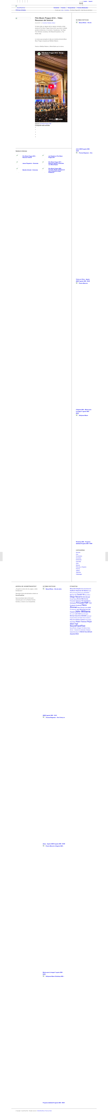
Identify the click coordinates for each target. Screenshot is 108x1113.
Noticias (53, 22)
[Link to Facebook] (16, 1)
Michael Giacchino (75, 616)
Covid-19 (80, 594)
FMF (86, 602)
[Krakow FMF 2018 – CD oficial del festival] (106, 556)
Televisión (78, 572)
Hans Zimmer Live (82, 607)
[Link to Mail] (29, 1)
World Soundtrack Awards (81, 633)
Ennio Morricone (82, 599)
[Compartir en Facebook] (37, 127)
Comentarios (79, 556)
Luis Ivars (78, 614)
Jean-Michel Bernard (82, 609)
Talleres (78, 570)
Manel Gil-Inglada (84, 613)
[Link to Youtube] (18, 1)
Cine (77, 554)
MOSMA (83, 616)
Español (90, 1)
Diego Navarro (76, 596)
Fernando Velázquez (75, 601)
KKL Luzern (72, 613)
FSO (90, 603)
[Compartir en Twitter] (37, 129)
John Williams (82, 611)
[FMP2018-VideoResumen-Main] (23, 25)
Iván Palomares (73, 609)
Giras (77, 563)
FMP (50, 123)
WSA (77, 634)
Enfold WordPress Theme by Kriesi (44, 1110)
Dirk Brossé (86, 597)
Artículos (78, 552)
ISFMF (89, 607)
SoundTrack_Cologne (75, 628)
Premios (78, 568)
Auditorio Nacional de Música (79, 590)
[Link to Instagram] (23, 1)
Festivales (49, 22)
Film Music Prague (44, 123)
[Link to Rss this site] (26, 1)
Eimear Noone (73, 599)
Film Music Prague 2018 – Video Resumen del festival (48, 19)
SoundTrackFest (77, 625)
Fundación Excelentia (75, 605)
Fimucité (80, 602)
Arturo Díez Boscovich (86, 588)
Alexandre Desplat (75, 588)
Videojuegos (79, 574)
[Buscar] (90, 7)
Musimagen (89, 616)
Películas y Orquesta (81, 567)
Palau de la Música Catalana (77, 619)
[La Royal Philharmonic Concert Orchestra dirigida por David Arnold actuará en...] (1, 556)
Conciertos (45, 22)
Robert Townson (81, 621)
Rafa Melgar (73, 622)
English (85, 1)
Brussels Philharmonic (78, 592)
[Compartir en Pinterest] (37, 134)
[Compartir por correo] (37, 137)
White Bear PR (76, 632)
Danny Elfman (87, 594)
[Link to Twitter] (21, 1)
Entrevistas (79, 559)
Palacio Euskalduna (86, 617)
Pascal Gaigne (88, 619)
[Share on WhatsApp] (37, 132)
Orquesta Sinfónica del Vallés (76, 617)
